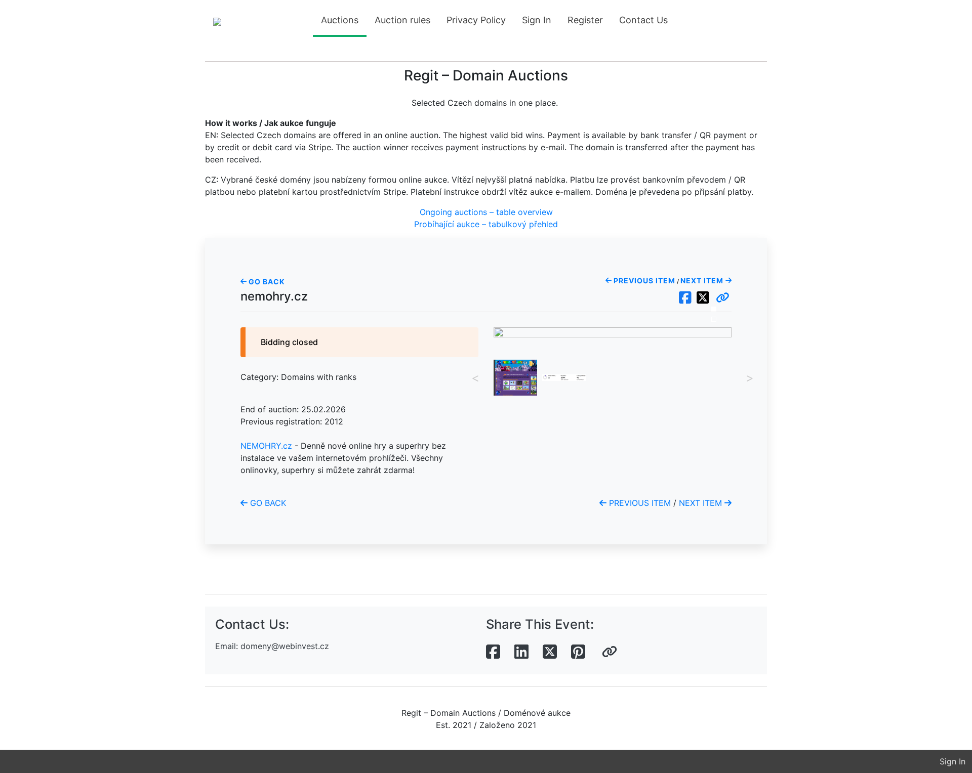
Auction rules (402, 20)
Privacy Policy (476, 20)
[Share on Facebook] (493, 652)
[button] (723, 298)
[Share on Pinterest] (578, 652)
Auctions (339, 20)
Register (585, 20)
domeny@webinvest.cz (284, 646)
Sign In (536, 20)
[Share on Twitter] (550, 652)
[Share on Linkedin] (521, 652)
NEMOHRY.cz (266, 446)
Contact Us (643, 20)
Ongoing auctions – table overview (486, 212)
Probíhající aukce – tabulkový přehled (486, 224)
